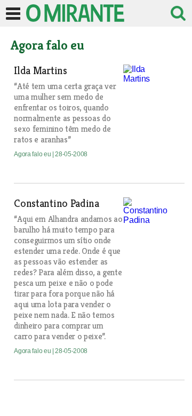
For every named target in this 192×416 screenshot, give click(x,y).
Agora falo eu (33, 154)
